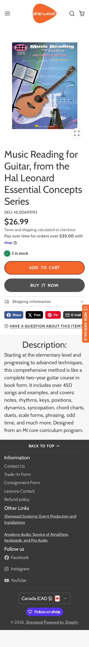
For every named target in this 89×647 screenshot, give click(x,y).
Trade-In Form (17, 474)
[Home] (44, 13)
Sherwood (34, 622)
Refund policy (16, 499)
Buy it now (44, 285)
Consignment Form (22, 482)
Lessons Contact (19, 491)
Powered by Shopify (61, 622)
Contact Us (14, 466)
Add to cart (44, 267)
